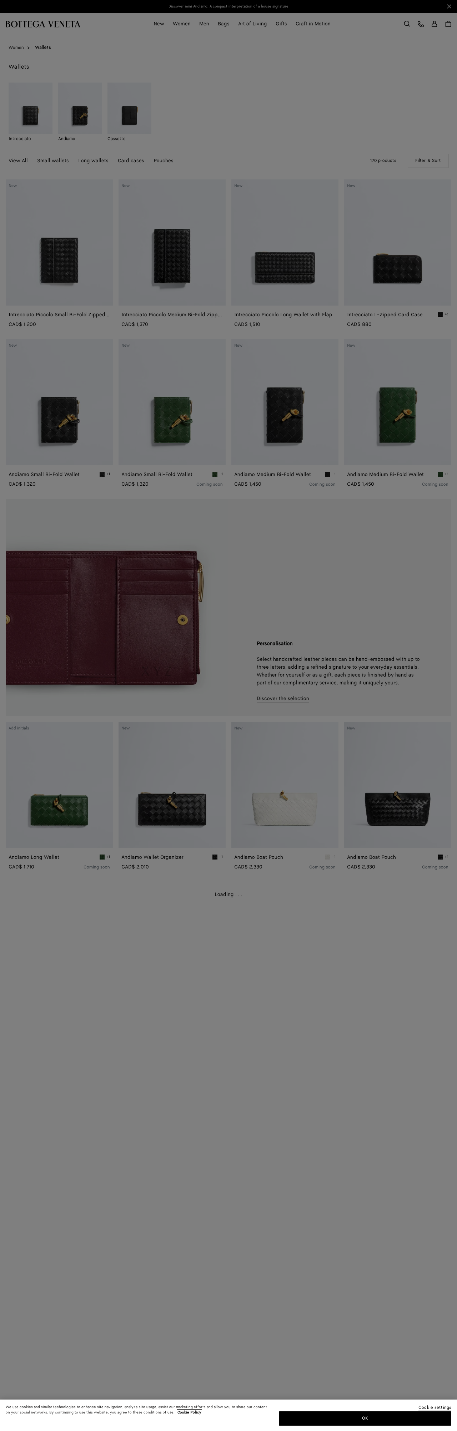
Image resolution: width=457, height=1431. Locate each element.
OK (365, 1418)
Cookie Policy (189, 1412)
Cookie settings (434, 1408)
